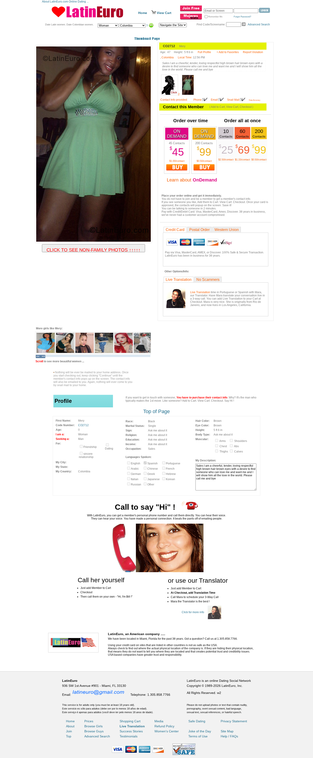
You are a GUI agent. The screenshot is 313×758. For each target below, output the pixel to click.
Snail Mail (233, 99)
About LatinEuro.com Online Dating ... (65, 1)
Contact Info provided (173, 99)
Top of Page (156, 411)
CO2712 (83, 425)
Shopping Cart (130, 721)
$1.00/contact (176, 161)
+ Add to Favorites (228, 52)
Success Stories (131, 731)
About (70, 726)
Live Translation (179, 280)
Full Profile (204, 52)
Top (68, 736)
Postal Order (199, 230)
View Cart (164, 13)
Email (214, 99)
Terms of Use (198, 736)
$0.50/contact (204, 161)
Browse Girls (93, 726)
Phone (197, 99)
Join (69, 731)
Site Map (227, 731)
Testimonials (128, 736)
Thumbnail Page (147, 39)
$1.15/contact (242, 159)
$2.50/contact (225, 159)
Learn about (192, 179)
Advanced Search (259, 24)
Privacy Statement (234, 721)
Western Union (226, 230)
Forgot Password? (242, 17)
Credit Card (175, 230)
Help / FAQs (229, 736)
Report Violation (253, 52)
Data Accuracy (254, 100)
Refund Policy (164, 726)
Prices (88, 721)
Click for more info (193, 612)
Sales (151, 448)
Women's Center (166, 731)
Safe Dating (196, 721)
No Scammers (208, 280)
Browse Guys (94, 731)
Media (158, 721)
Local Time (185, 57)
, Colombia (167, 57)
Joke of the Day (199, 731)
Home (142, 13)
